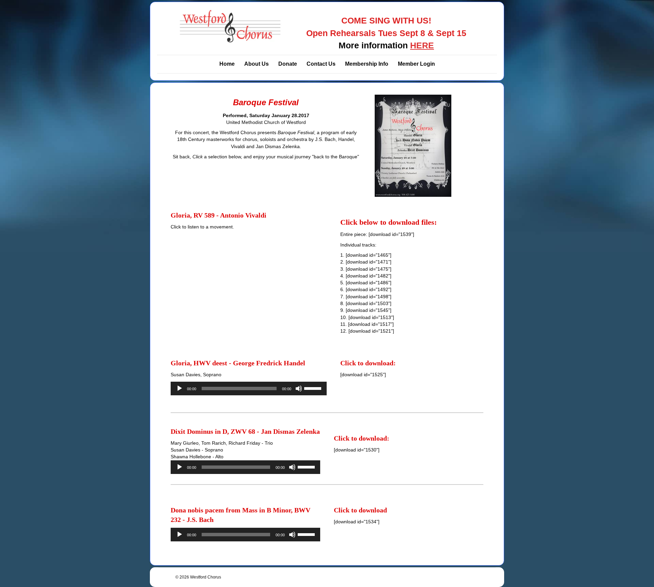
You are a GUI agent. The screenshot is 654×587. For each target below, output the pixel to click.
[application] (249, 388)
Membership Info (366, 64)
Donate (287, 64)
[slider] (313, 388)
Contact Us (321, 64)
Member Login (416, 64)
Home (227, 64)
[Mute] (298, 388)
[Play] (179, 388)
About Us (256, 64)
